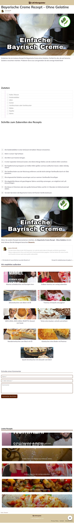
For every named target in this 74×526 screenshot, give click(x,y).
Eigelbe (11, 110)
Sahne (11, 113)
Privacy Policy (55, 521)
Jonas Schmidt (8, 10)
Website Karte (69, 521)
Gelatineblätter (14, 97)
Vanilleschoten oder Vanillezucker (20, 105)
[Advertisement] (37, 73)
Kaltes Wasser (14, 94)
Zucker (11, 102)
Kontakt (62, 521)
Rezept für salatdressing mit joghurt (62, 260)
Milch (11, 100)
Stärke (11, 108)
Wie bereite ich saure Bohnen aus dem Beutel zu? (16, 260)
